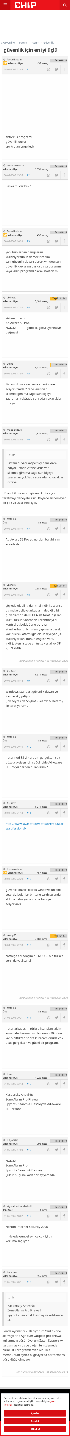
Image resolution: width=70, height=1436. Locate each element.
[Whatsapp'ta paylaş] (49, 69)
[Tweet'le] (56, 69)
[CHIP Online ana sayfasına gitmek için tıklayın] (25, 7)
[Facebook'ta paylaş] (64, 69)
